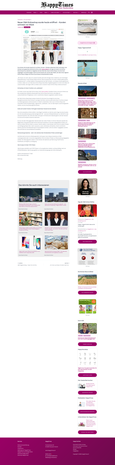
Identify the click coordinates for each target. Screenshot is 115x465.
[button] (37, 12)
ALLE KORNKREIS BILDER (87, 292)
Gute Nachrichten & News (79, 444)
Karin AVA (80, 335)
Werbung (83, 12)
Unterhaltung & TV (91, 98)
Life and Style (66, 12)
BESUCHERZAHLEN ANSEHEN (87, 411)
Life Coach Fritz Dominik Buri (80, 446)
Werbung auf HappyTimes (24, 450)
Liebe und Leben (55, 12)
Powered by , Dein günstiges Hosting (87, 54)
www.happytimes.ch (50, 450)
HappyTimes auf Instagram (86, 42)
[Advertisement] (43, 169)
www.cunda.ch (45, 69)
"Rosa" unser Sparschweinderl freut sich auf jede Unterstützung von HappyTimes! (91, 423)
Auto (41, 12)
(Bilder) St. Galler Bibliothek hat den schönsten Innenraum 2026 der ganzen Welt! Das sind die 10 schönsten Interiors (86, 124)
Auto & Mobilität (77, 447)
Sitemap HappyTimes (23, 455)
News (35, 12)
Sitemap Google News (23, 453)
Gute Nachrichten (82, 98)
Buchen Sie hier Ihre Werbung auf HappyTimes (90, 385)
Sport (46, 12)
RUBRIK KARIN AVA (87, 344)
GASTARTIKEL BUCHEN (87, 392)
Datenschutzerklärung (23, 445)
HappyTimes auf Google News (25, 451)
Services (75, 12)
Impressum (21, 448)
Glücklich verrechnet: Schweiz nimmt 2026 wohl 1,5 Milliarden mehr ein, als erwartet (87, 165)
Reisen (88, 120)
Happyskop (75, 450)
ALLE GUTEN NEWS (87, 172)
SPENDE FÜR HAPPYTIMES (87, 432)
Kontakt (20, 446)
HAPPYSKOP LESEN (87, 375)
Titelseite (28, 12)
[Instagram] (92, 12)
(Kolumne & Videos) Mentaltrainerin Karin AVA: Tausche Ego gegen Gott (87, 338)
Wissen (75, 449)
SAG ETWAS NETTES (87, 241)
